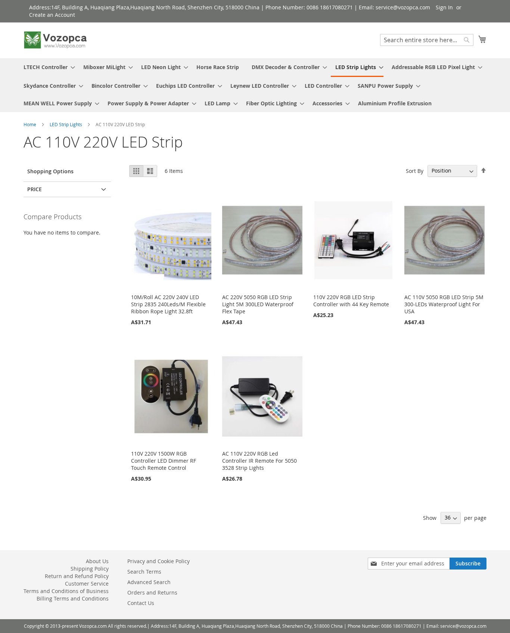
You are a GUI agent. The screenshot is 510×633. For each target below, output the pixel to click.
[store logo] (55, 40)
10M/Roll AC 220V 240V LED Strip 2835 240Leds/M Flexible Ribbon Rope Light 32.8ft (168, 304)
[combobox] (426, 40)
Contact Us (140, 602)
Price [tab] (34, 189)
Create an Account (52, 14)
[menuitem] (47, 67)
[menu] (255, 85)
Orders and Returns (152, 592)
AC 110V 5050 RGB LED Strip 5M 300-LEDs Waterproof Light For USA (443, 304)
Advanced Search (149, 582)
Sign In (444, 7)
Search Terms (144, 571)
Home (30, 124)
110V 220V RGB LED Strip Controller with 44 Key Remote (351, 301)
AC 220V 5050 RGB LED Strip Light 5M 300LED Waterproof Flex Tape (257, 304)
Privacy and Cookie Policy (158, 561)
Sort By (414, 170)
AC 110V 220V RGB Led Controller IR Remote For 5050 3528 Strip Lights (259, 460)
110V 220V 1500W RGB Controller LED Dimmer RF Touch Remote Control (163, 460)
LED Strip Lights (66, 124)
